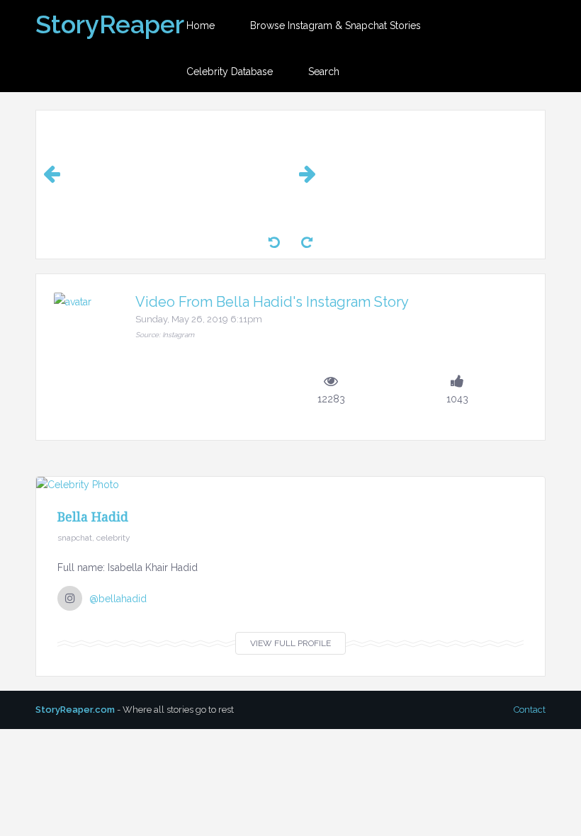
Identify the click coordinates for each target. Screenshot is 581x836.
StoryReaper (109, 24)
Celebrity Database (229, 71)
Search (323, 71)
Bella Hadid (92, 516)
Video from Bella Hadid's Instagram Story (272, 301)
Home (200, 25)
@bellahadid (118, 598)
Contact (530, 709)
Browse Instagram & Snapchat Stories (335, 25)
